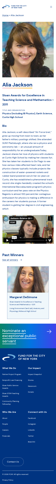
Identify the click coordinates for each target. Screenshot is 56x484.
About (4, 418)
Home (5, 15)
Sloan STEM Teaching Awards (10, 394)
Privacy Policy (7, 480)
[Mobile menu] (51, 7)
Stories (31, 380)
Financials (6, 436)
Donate (31, 392)
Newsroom (32, 386)
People (5, 424)
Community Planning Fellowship (10, 402)
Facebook (32, 418)
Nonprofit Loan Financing (12, 380)
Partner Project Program (11, 374)
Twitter (31, 436)
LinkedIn (31, 430)
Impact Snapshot (35, 374)
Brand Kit (31, 442)
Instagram (32, 424)
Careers (5, 430)
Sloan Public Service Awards (10, 386)
